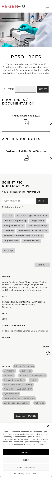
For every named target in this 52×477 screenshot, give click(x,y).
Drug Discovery (11, 240)
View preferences (26, 467)
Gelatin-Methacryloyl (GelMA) (17, 389)
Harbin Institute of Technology (18, 384)
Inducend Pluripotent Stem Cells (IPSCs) (23, 235)
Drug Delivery (37, 220)
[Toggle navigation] (47, 6)
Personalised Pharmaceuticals (32, 230)
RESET (42, 89)
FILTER (8, 89)
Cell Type (7, 215)
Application (25, 371)
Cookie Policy (18, 473)
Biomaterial (9, 371)
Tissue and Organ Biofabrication (32, 215)
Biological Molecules (13, 225)
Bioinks (33, 380)
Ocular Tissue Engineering (16, 403)
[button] (47, 426)
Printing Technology (24, 366)
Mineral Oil (8, 375)
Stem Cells (8, 230)
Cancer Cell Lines (31, 240)
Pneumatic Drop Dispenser (32, 375)
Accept (26, 452)
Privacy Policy (32, 473)
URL (48, 352)
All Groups (8, 250)
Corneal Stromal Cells (14, 380)
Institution (39, 403)
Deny (26, 459)
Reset (42, 201)
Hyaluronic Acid (11, 393)
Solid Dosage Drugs (37, 225)
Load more (26, 415)
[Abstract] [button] (7, 307)
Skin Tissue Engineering (15, 220)
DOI (48, 354)
